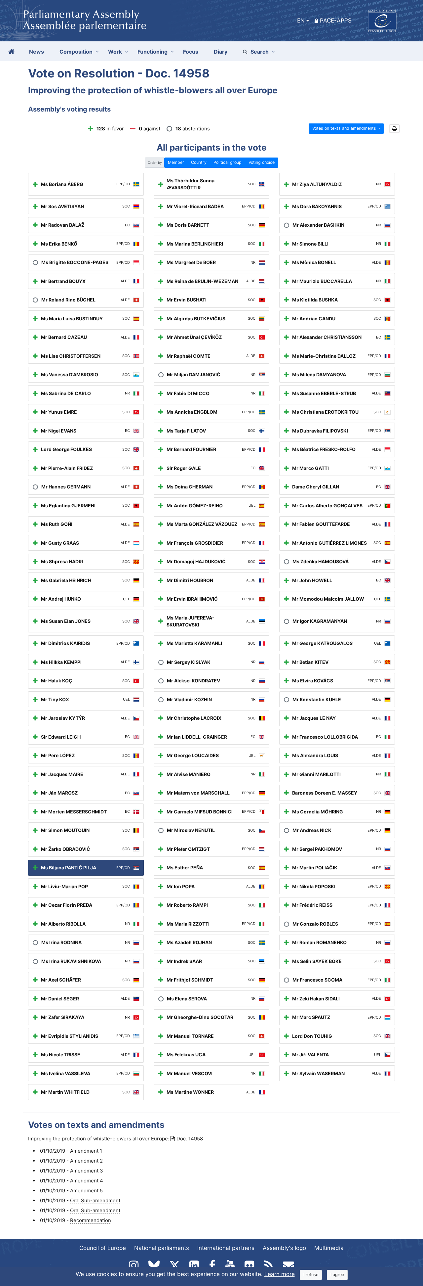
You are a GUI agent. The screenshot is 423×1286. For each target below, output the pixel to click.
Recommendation (90, 1220)
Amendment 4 (86, 1180)
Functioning (152, 51)
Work (115, 51)
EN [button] (301, 20)
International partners (225, 1248)
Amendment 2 (86, 1161)
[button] (394, 128)
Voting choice (262, 162)
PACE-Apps (336, 20)
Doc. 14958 (189, 1138)
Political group (227, 162)
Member (176, 162)
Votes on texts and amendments (344, 128)
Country (199, 162)
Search (259, 51)
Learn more (279, 1274)
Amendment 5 (86, 1190)
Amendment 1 (86, 1151)
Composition (76, 51)
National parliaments (161, 1248)
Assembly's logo (284, 1248)
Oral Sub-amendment (95, 1200)
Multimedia (329, 1248)
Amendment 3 (86, 1171)
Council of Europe (102, 1248)
